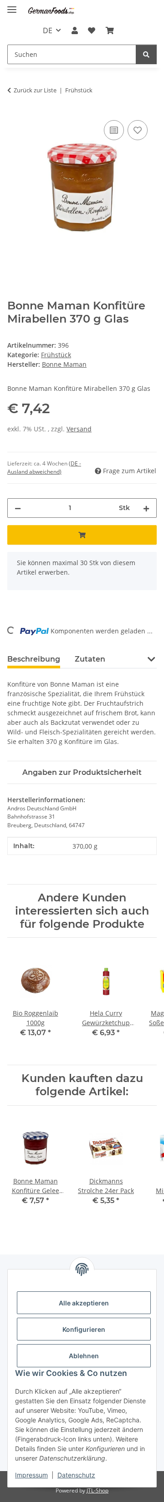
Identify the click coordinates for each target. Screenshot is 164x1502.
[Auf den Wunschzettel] (138, 130)
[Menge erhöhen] (146, 508)
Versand (79, 429)
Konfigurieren (83, 1329)
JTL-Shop (97, 1490)
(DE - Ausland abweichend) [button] (44, 467)
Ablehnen (84, 1356)
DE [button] (47, 30)
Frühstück (56, 354)
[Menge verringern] (18, 508)
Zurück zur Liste (35, 90)
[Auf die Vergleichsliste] (114, 130)
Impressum (31, 1475)
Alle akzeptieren (84, 1303)
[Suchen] (146, 54)
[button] (75, 30)
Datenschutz (76, 1475)
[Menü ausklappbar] (11, 5)
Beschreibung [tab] (33, 659)
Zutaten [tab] (90, 659)
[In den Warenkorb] (82, 535)
